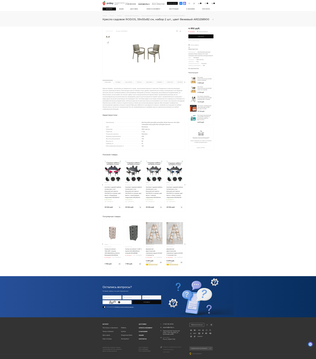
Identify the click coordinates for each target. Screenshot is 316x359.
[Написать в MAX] (310, 344)
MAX (184, 3)
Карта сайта (166, 352)
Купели (123, 331)
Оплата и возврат (145, 328)
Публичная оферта (168, 349)
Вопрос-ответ (182, 82)
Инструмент (125, 339)
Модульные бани (126, 335)
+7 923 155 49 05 (130, 4)
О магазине (143, 331)
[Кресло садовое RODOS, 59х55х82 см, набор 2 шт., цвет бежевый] (146, 53)
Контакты (143, 339)
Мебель (123, 327)
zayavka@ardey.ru (144, 4)
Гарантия (170, 82)
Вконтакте (180, 3)
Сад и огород (107, 339)
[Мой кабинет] (194, 4)
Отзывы (118, 82)
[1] (106, 31)
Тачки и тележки (108, 331)
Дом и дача (106, 335)
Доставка (149, 82)
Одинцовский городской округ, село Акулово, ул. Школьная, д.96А (171, 332)
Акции (141, 335)
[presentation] (102, 184)
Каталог (106, 324)
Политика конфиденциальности (172, 347)
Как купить (128, 82)
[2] (107, 31)
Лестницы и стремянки (110, 327)
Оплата (139, 82)
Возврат (159, 82)
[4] (110, 31)
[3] (109, 31)
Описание (108, 82)
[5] (112, 31)
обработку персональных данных (124, 307)
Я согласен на (120, 307)
